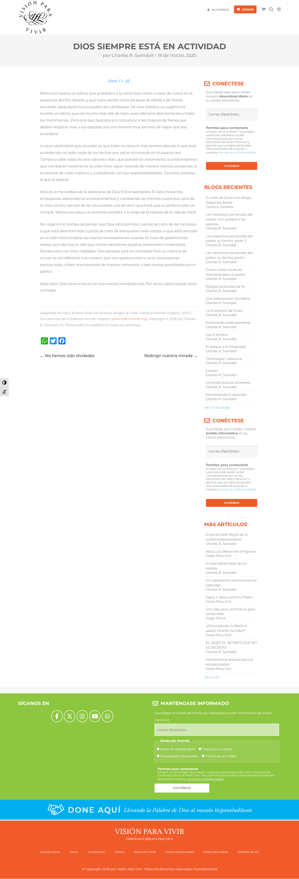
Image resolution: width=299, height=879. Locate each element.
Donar (74, 852)
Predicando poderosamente (228, 323)
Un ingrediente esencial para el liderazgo (231, 582)
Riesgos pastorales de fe (225, 287)
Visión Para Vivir (129, 869)
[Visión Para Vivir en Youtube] (94, 716)
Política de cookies (215, 852)
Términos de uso (248, 852)
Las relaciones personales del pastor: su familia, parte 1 (229, 255)
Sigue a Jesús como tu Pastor (229, 597)
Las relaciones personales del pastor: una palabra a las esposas (229, 219)
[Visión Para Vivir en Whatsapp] (107, 716)
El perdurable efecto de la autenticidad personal (227, 537)
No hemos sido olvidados (67, 355)
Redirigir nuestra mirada (171, 355)
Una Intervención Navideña (228, 299)
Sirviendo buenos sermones (228, 383)
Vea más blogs (217, 407)
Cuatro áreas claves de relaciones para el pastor (225, 272)
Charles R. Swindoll (132, 55)
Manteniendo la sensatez (226, 395)
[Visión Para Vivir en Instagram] (82, 716)
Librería (119, 852)
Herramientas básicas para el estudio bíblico (229, 662)
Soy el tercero (217, 335)
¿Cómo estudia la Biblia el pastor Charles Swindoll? (226, 628)
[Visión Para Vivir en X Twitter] (69, 716)
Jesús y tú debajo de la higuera (231, 551)
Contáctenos (96, 852)
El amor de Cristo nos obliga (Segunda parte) (228, 200)
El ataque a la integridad (226, 347)
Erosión (212, 371)
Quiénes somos (50, 852)
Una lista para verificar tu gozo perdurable (230, 611)
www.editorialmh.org (129, 319)
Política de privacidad (179, 852)
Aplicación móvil (145, 852)
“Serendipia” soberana (224, 359)
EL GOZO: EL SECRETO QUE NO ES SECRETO (231, 645)
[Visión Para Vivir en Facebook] (56, 716)
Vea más (211, 677)
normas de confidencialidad (237, 152)
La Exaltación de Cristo (224, 311)
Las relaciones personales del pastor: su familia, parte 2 (229, 238)
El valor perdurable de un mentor (226, 566)
